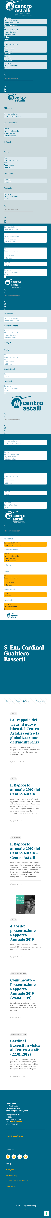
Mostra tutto (40, 701)
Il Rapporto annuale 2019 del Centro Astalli (25, 790)
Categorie (9, 701)
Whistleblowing (11, 1176)
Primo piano (16, 838)
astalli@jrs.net (16, 1122)
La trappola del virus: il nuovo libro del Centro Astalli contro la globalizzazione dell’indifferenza (25, 731)
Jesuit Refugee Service (14, 1136)
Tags (18, 701)
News (14, 713)
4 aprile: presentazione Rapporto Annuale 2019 (23, 933)
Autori (27, 701)
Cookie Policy (10, 1186)
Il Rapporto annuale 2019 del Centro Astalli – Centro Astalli (25, 851)
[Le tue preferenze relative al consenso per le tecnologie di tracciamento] (46, 1213)
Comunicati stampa (19, 974)
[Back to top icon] (44, 1213)
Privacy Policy (10, 1170)
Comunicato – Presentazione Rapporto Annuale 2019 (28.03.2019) (23, 989)
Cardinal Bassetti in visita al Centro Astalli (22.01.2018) (25, 1047)
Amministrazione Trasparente (17, 1180)
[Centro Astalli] (18, 15)
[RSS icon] (25, 1209)
